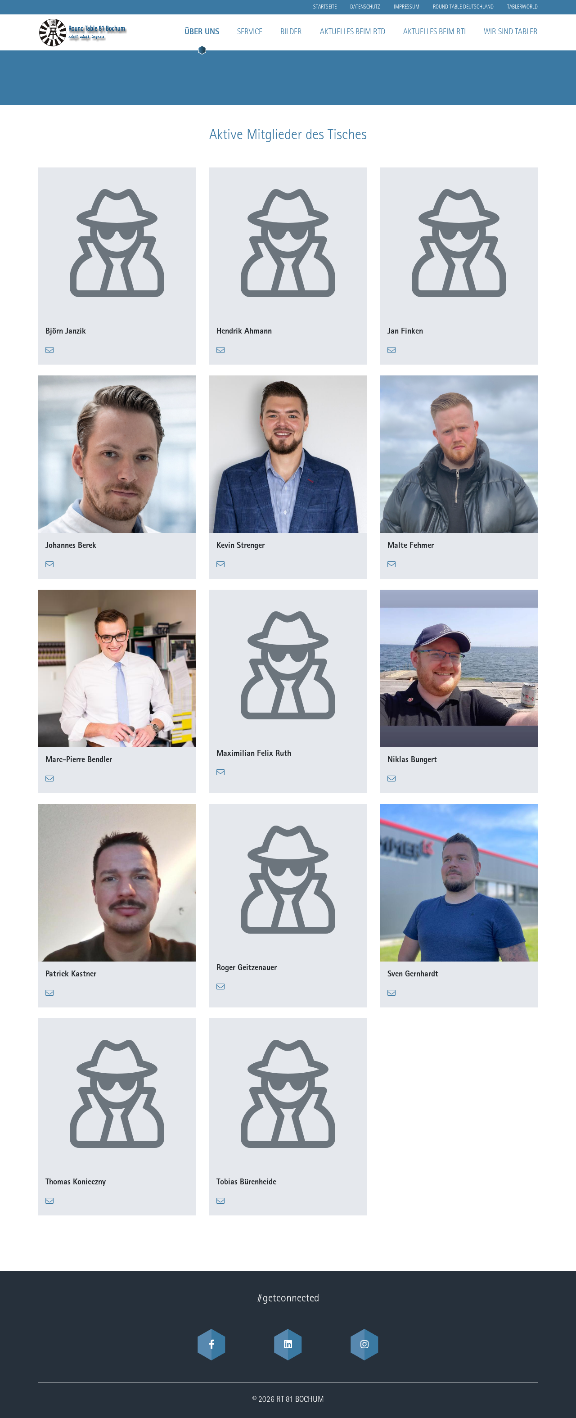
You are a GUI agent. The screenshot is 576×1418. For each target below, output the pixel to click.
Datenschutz (365, 7)
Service (249, 32)
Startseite (325, 7)
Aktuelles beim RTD (352, 32)
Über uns (201, 32)
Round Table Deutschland (463, 7)
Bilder (291, 32)
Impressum (406, 7)
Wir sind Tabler (511, 32)
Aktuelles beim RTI (434, 32)
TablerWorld (522, 7)
